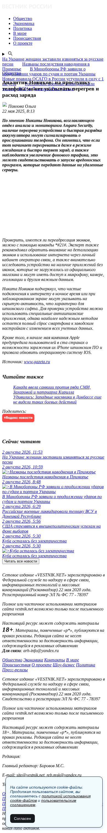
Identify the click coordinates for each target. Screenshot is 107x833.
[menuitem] (59, 18)
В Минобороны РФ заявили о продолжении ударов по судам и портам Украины (48, 71)
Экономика (33, 660)
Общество (12, 660)
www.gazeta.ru (37, 361)
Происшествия (16, 665)
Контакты (54, 660)
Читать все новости (20, 561)
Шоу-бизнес (64, 665)
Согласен (22, 818)
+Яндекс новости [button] (18, 418)
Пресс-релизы (15, 669)
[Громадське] (53, 7)
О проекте (42, 665)
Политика (85, 665)
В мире (72, 660)
